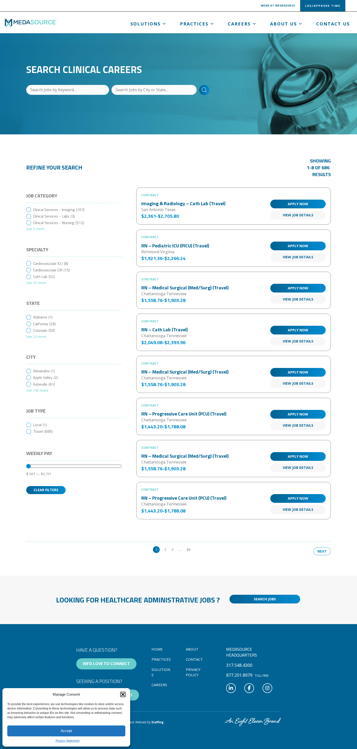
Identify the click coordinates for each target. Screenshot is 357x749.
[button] (122, 694)
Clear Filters (46, 490)
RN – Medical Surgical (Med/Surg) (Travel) (185, 287)
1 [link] (156, 549)
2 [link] (165, 549)
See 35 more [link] (36, 282)
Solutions (145, 24)
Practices (194, 24)
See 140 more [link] (37, 390)
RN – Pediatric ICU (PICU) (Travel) (175, 245)
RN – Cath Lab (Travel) (164, 329)
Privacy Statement (67, 740)
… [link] (180, 549)
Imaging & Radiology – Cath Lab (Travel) (183, 203)
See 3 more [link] (35, 229)
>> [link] (198, 549)
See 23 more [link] (36, 336)
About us (283, 24)
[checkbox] (74, 209)
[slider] (28, 466)
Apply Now (298, 204)
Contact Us (333, 24)
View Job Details (298, 215)
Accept (66, 731)
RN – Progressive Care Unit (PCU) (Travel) (183, 413)
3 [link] (172, 549)
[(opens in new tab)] (253, 722)
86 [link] (189, 549)
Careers (239, 24)
